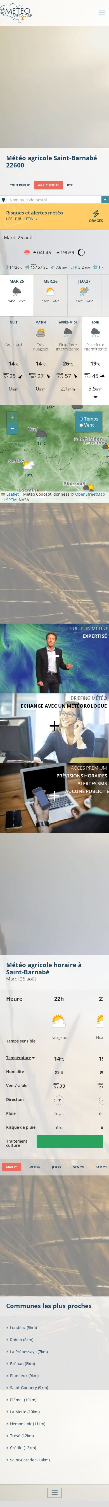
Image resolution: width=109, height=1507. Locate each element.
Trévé (22, 1435)
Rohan (21, 1339)
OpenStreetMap (90, 494)
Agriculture (48, 185)
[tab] (11, 1167)
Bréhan (22, 1363)
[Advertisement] (54, 86)
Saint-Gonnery (29, 1387)
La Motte (25, 1411)
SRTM (11, 499)
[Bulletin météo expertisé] (54, 658)
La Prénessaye (29, 1351)
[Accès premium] (54, 798)
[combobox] (58, 200)
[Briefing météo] (54, 728)
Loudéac (23, 1327)
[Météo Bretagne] (16, 13)
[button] (28, 469)
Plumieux (24, 1375)
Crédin (23, 1447)
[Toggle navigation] (102, 13)
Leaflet (12, 494)
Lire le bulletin (20, 218)
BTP (70, 185)
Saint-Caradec (30, 1459)
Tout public (20, 185)
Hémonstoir (27, 1423)
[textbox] (58, 200)
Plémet (23, 1399)
